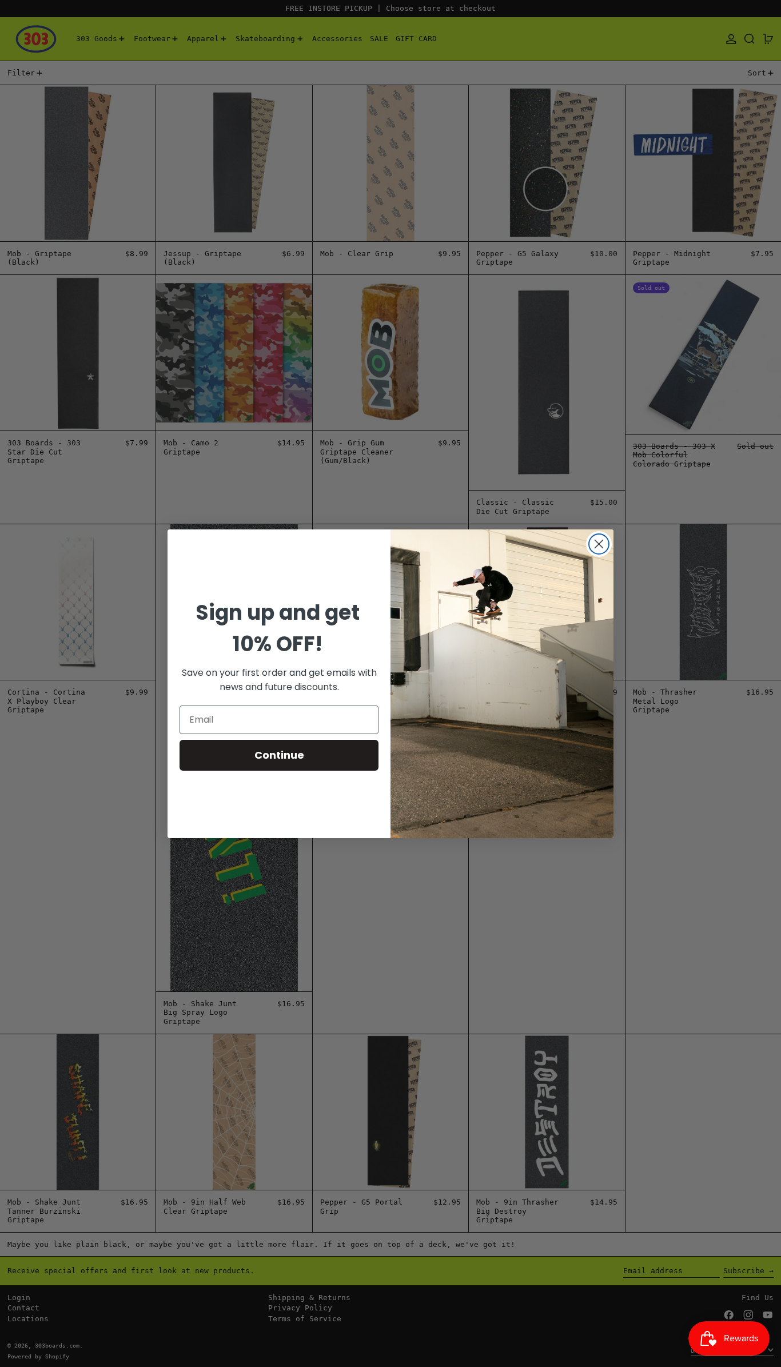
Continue (279, 755)
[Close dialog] (599, 544)
